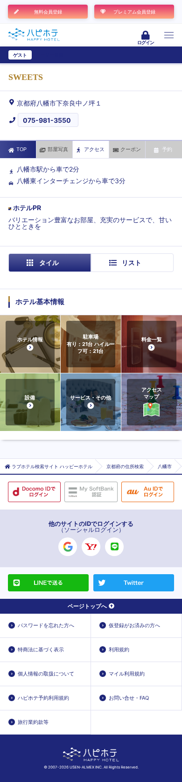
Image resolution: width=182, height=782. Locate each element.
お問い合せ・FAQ (129, 698)
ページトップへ (87, 606)
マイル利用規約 (127, 673)
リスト (131, 262)
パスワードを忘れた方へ (46, 625)
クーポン (130, 149)
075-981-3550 (47, 120)
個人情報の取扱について (46, 673)
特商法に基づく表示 (41, 649)
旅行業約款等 (33, 722)
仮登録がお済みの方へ (134, 625)
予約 (167, 149)
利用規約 (119, 649)
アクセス (94, 149)
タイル (49, 262)
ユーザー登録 (49, 55)
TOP (21, 149)
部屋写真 (58, 149)
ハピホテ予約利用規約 (43, 698)
